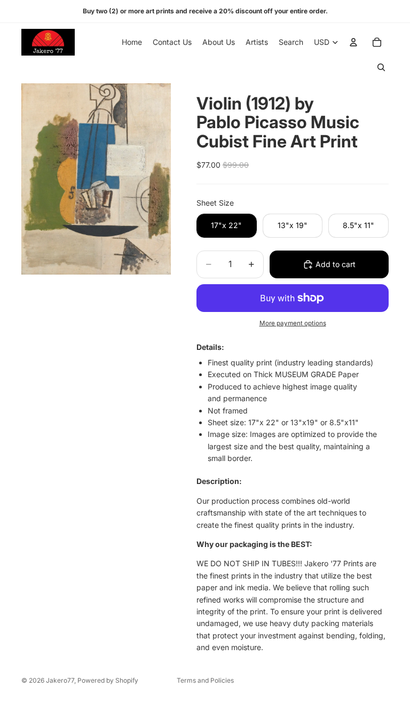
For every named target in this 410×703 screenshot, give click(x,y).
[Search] (381, 67)
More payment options (292, 323)
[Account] (353, 42)
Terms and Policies (205, 680)
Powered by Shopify (107, 680)
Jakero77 (60, 680)
